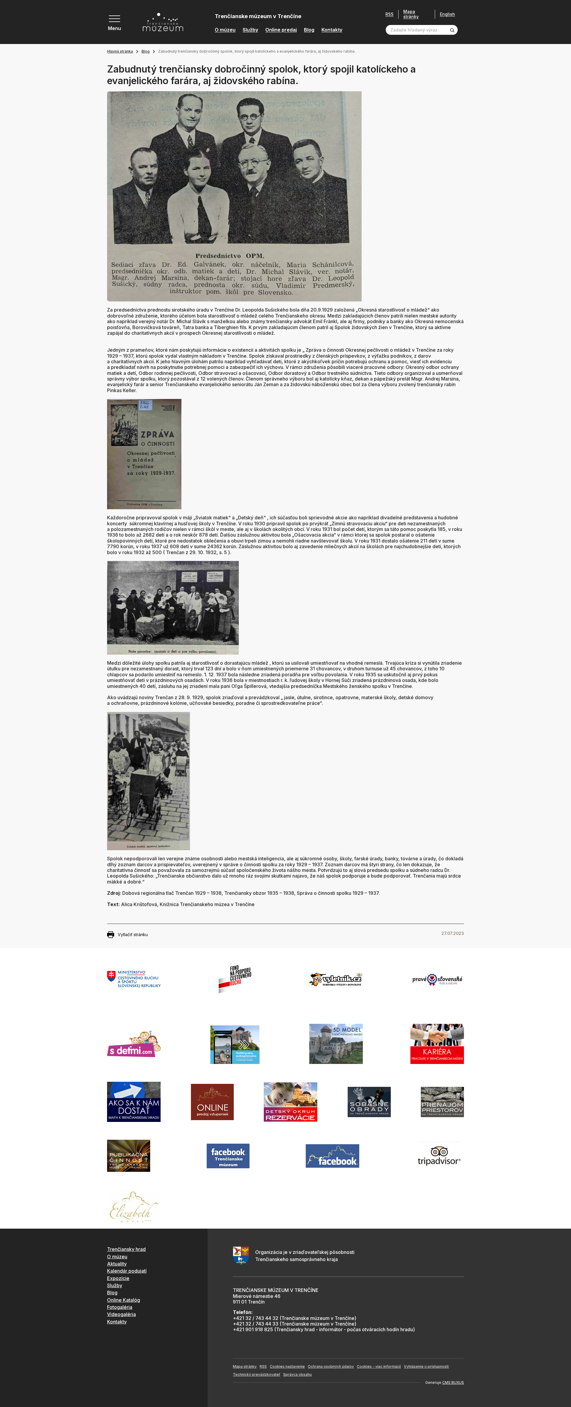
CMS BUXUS (453, 1382)
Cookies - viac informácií (379, 1366)
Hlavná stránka (120, 51)
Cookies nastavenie (287, 1366)
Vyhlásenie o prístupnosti (426, 1366)
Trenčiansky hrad (126, 1249)
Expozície (118, 1278)
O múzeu (225, 30)
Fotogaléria (119, 1307)
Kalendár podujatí (127, 1271)
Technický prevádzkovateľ (256, 1374)
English (447, 14)
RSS (389, 14)
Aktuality (117, 1264)
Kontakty (331, 30)
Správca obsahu (297, 1374)
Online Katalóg (123, 1300)
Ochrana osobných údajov (331, 1366)
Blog (309, 30)
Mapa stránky (411, 14)
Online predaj (281, 30)
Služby (250, 30)
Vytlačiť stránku (133, 934)
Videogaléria (121, 1314)
